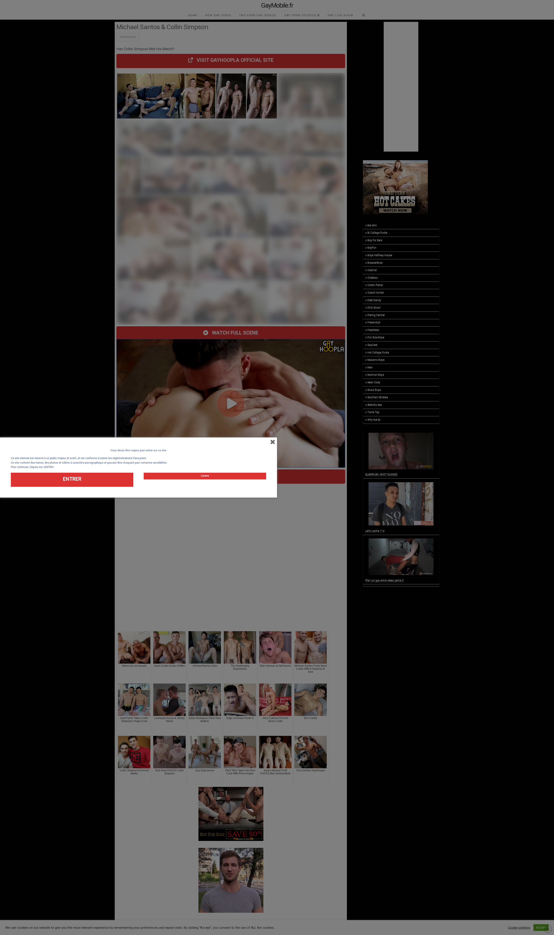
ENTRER (72, 479)
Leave (205, 475)
